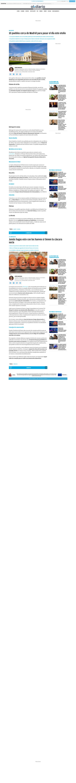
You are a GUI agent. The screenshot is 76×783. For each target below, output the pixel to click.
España (18, 11)
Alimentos (15, 364)
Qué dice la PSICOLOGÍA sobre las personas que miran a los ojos (47, 3)
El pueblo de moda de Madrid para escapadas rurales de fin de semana (26, 41)
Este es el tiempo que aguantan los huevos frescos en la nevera (24, 248)
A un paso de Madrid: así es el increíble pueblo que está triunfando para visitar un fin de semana (32, 36)
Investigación (32, 11)
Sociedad (49, 11)
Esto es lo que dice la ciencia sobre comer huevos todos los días (24, 245)
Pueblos (18, 229)
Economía (22, 11)
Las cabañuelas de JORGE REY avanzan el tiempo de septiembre (17, 3)
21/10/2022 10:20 (18, 280)
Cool (37, 11)
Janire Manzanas (18, 67)
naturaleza (11, 154)
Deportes (27, 11)
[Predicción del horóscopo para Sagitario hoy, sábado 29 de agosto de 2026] (53, 182)
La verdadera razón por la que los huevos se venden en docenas (24, 250)
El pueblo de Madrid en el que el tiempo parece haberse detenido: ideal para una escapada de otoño (32, 38)
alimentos (25, 286)
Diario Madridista (55, 11)
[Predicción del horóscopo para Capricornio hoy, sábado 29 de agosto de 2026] (53, 188)
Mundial (41, 11)
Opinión (45, 11)
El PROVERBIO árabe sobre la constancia (29, 3)
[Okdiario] (38, 6)
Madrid (14, 229)
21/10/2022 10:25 (18, 71)
